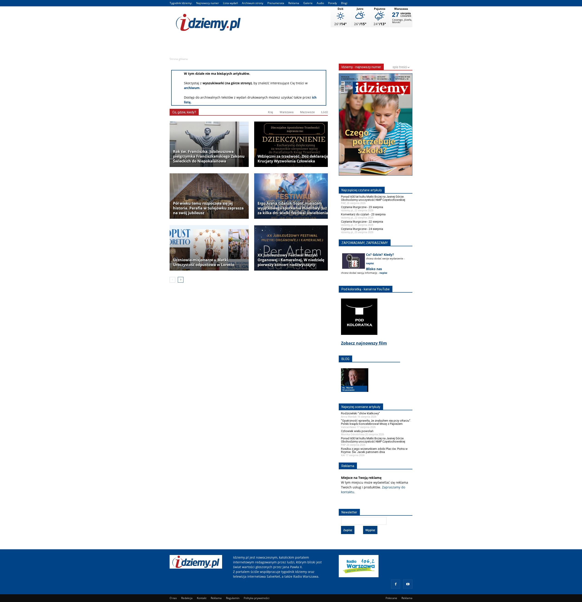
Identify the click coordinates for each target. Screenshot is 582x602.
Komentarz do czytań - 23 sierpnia (363, 214)
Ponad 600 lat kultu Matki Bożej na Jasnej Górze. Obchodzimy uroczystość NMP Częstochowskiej (373, 198)
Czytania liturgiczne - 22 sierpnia (362, 221)
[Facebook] (395, 584)
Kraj (270, 112)
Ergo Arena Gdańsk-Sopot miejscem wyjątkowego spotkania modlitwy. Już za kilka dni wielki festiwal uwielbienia (293, 208)
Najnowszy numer (207, 3)
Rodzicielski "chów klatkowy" (360, 413)
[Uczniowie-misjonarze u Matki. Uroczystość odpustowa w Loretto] (209, 248)
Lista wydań (230, 3)
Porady (332, 3)
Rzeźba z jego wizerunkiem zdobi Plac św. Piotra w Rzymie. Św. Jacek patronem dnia (374, 450)
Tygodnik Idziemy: (181, 3)
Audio (320, 3)
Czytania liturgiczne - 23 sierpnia (362, 207)
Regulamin (232, 598)
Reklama (293, 3)
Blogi (344, 3)
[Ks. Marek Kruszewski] (354, 384)
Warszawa (287, 112)
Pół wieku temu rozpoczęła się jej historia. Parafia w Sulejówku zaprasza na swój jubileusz (208, 208)
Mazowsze (307, 112)
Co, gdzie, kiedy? (184, 112)
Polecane (391, 598)
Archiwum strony (252, 3)
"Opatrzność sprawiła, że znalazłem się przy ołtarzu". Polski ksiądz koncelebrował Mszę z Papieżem (376, 422)
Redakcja (187, 598)
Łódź (324, 112)
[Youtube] (407, 584)
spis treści (400, 67)
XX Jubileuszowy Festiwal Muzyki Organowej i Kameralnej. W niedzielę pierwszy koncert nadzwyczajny (291, 260)
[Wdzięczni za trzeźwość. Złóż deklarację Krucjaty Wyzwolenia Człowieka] (293, 144)
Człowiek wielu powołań (357, 431)
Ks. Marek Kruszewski (348, 388)
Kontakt (201, 598)
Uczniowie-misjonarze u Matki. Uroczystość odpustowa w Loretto (203, 262)
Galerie (308, 3)
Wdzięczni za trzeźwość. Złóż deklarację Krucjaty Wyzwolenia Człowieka (293, 159)
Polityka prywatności (256, 598)
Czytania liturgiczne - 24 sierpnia (362, 229)
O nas (173, 598)
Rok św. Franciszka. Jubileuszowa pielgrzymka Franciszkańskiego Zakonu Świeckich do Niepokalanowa (209, 156)
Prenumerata (275, 3)
